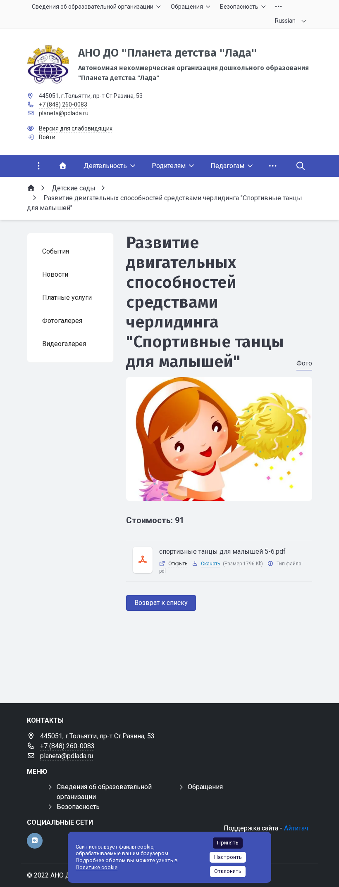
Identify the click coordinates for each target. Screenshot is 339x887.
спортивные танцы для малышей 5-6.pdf (222, 551)
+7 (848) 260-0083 (63, 104)
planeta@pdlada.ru (63, 113)
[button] (219, 493)
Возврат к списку (161, 603)
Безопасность (78, 807)
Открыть (177, 564)
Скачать (210, 564)
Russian (285, 20)
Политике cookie (96, 867)
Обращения (205, 787)
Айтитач (296, 828)
